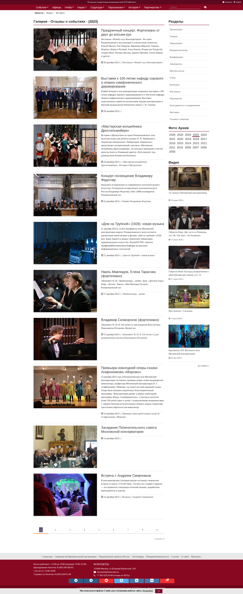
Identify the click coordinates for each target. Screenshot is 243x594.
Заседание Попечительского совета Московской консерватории (129, 429)
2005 (172, 151)
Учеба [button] (68, 7)
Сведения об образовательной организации (76, 556)
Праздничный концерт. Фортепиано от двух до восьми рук (130, 32)
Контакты (196, 556)
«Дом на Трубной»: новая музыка (138, 255)
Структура (47, 556)
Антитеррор (138, 556)
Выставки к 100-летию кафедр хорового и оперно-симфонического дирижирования (132, 82)
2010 (180, 147)
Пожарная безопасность (157, 556)
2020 (180, 139)
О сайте (185, 556)
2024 (188, 134)
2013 (196, 143)
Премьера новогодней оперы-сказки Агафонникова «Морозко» (129, 370)
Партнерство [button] (151, 7)
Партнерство (176, 98)
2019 (188, 139)
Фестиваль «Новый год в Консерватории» (142, 62)
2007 (196, 147)
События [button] (41, 7)
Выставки (174, 112)
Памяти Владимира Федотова (136, 201)
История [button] (133, 7)
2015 (180, 143)
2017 (204, 139)
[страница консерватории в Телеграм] (76, 581)
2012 (204, 143)
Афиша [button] (56, 7)
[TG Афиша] (91, 581)
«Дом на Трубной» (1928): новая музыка (132, 224)
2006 (204, 147)
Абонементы (176, 64)
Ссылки (175, 556)
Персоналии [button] (115, 7)
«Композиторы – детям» (134, 294)
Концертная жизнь (179, 50)
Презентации (176, 29)
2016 (172, 143)
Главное (173, 36)
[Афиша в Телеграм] (167, 581)
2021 (172, 139)
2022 (204, 134)
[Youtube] (106, 581)
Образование (176, 43)
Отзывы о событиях (179, 119)
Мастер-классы (177, 71)
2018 (196, 139)
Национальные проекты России (114, 556)
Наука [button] (81, 7)
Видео (50, 13)
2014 (188, 143)
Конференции (176, 57)
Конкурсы (174, 84)
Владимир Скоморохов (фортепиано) (130, 320)
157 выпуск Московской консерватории (188, 193)
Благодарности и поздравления (185, 105)
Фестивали (175, 91)
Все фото (60, 13)
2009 (188, 147)
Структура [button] (96, 7)
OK (159, 591)
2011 (172, 147)
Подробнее (147, 590)
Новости (39, 13)
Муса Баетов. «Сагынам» (181, 311)
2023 (196, 134)
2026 (172, 134)
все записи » (203, 366)
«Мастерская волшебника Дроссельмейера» (121, 128)
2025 (180, 134)
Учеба (173, 78)
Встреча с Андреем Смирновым (126, 475)
